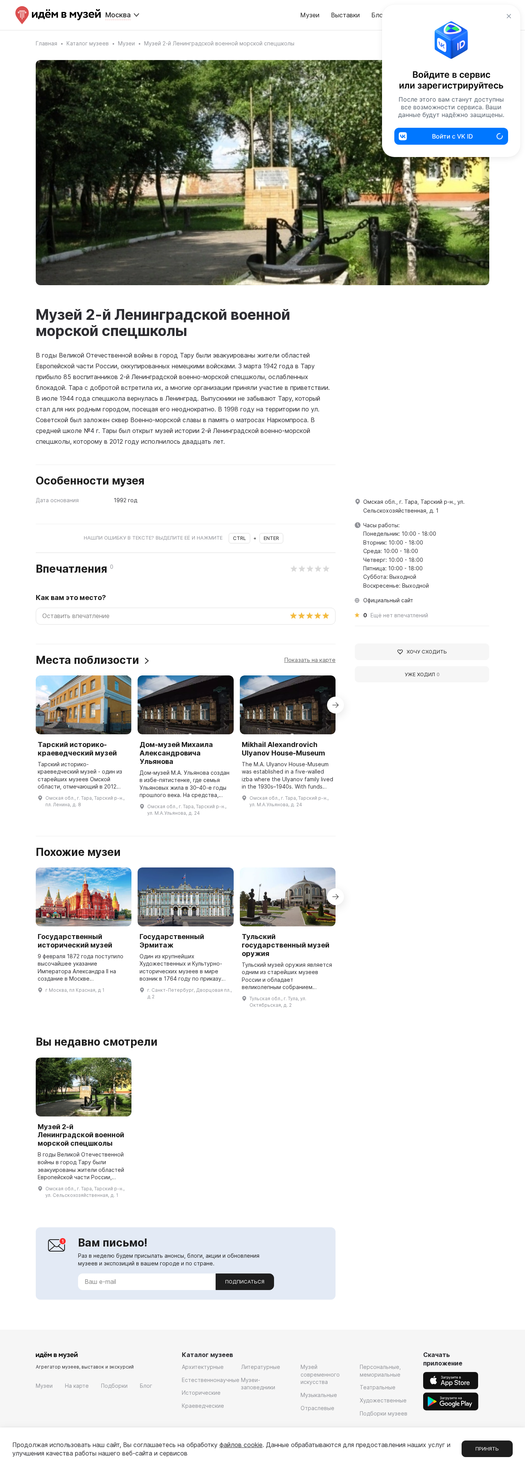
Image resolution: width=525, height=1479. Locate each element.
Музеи (309, 15)
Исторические (201, 1392)
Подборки (114, 1385)
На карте (77, 1385)
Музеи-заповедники (258, 1384)
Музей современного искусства (320, 1374)
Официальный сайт (388, 600)
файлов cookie (240, 1445)
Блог (146, 1385)
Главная (46, 43)
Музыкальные (319, 1395)
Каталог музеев (87, 43)
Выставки (345, 15)
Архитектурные (203, 1367)
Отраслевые (317, 1408)
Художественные (383, 1400)
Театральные (377, 1387)
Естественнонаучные (210, 1380)
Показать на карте (310, 659)
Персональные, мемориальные (380, 1371)
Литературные (260, 1367)
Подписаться (244, 1281)
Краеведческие (203, 1405)
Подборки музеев (383, 1413)
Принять (487, 1449)
